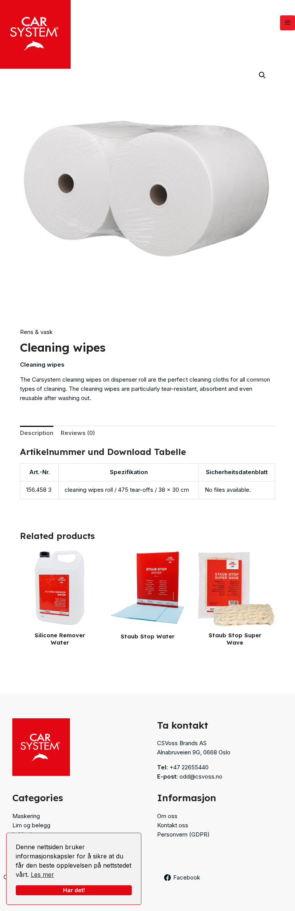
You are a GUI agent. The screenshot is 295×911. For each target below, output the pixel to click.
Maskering (26, 816)
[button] (262, 75)
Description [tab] (36, 432)
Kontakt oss (172, 825)
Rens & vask (36, 332)
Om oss (167, 816)
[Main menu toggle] (287, 22)
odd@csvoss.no (200, 776)
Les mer (42, 874)
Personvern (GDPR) (183, 834)
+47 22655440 (189, 767)
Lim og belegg (31, 825)
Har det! (74, 890)
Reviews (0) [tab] (78, 432)
